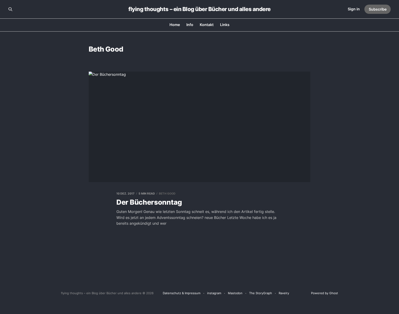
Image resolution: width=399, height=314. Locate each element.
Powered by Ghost (324, 293)
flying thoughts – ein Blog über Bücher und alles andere (199, 9)
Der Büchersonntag (149, 202)
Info (189, 24)
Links (225, 24)
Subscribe (378, 9)
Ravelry (284, 293)
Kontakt (207, 24)
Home (174, 24)
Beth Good (167, 193)
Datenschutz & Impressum (181, 293)
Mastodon (235, 293)
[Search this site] (10, 9)
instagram (214, 293)
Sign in (354, 9)
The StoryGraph (260, 293)
